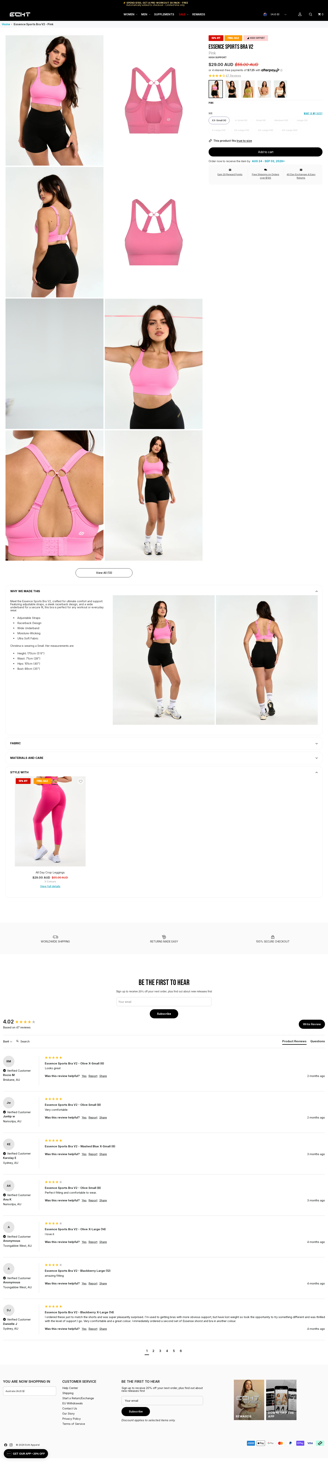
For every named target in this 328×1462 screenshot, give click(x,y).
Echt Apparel (32, 1444)
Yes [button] (84, 1076)
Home (6, 24)
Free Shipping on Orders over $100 (265, 176)
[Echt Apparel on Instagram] (11, 1445)
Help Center (312, 4)
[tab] (294, 1042)
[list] (104, 298)
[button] (130, 14)
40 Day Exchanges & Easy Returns (301, 176)
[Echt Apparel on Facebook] (5, 1445)
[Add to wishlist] (81, 781)
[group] (23, 1021)
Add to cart (265, 152)
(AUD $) (275, 14)
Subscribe (164, 1013)
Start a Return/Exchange (78, 1398)
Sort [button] (6, 1041)
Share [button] (103, 1076)
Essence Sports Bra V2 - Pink (33, 24)
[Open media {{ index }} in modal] (54, 100)
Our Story (68, 1413)
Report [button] (92, 1076)
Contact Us (69, 1408)
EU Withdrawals (72, 1403)
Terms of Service (73, 1424)
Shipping (293, 4)
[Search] (311, 14)
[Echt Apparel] (19, 14)
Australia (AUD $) (15, 1391)
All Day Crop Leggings (50, 872)
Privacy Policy (71, 1418)
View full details (50, 886)
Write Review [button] (312, 1024)
